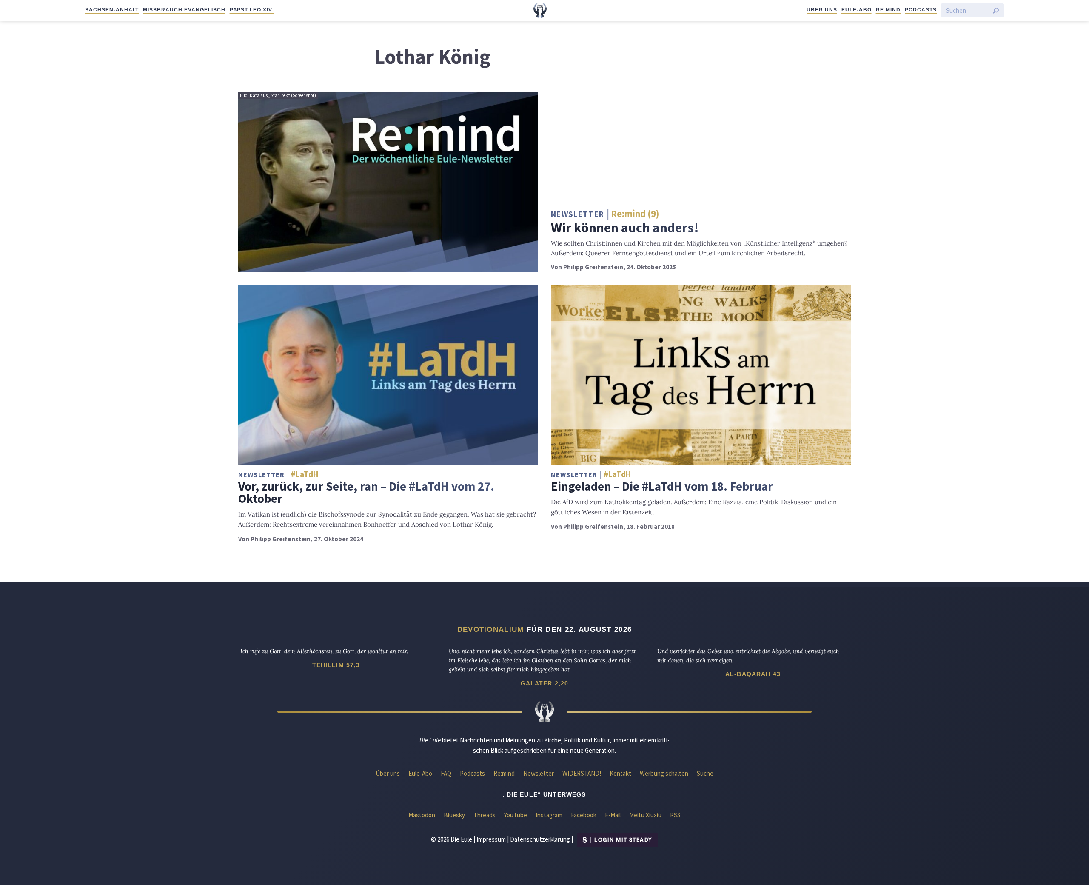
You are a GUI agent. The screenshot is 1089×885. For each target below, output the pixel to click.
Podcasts (921, 10)
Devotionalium (490, 629)
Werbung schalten (664, 773)
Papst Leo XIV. (252, 10)
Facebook (583, 815)
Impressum (491, 839)
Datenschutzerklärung (540, 839)
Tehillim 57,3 (336, 665)
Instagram (549, 815)
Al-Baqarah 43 (753, 674)
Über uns (822, 10)
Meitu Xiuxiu (645, 815)
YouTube (515, 815)
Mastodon (421, 815)
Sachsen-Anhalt (112, 10)
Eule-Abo (856, 10)
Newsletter (538, 773)
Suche (705, 773)
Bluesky (454, 815)
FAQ (446, 773)
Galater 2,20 (545, 683)
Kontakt (620, 773)
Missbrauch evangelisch (184, 10)
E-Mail (613, 815)
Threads (484, 815)
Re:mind (888, 10)
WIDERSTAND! (581, 773)
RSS (675, 815)
